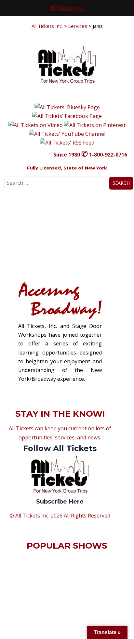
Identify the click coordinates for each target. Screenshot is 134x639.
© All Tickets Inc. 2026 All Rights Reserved (59, 515)
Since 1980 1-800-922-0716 (90, 154)
